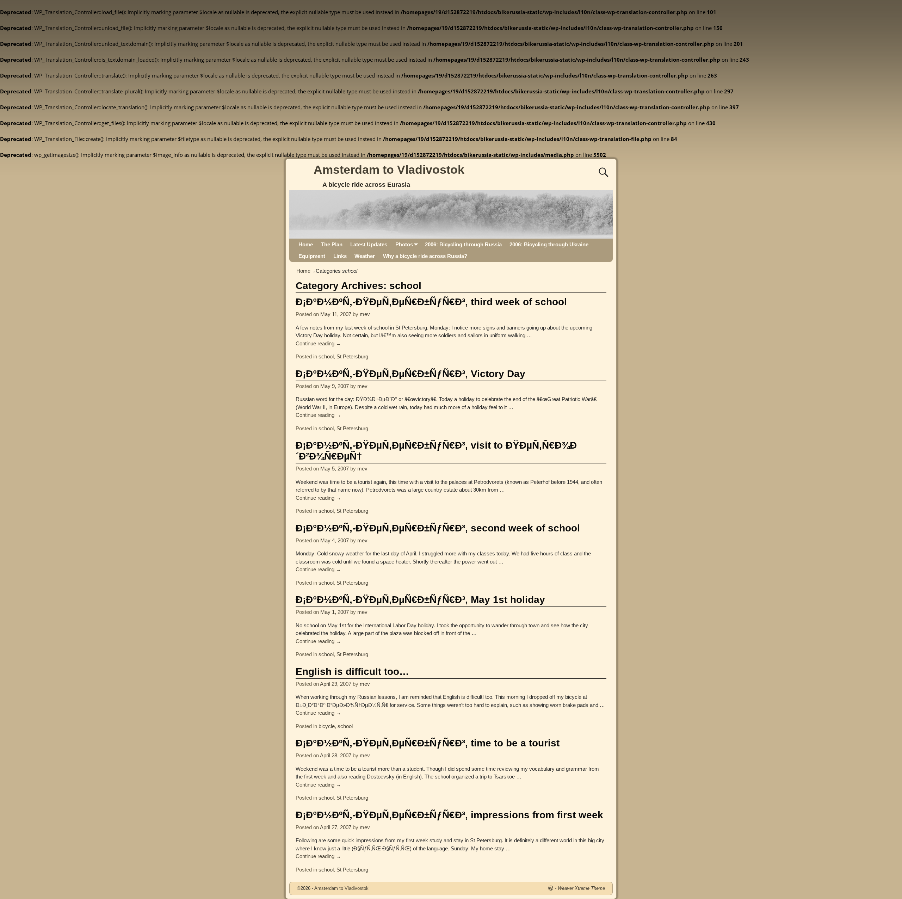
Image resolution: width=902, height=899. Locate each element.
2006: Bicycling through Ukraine (548, 244)
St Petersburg (352, 356)
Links (340, 256)
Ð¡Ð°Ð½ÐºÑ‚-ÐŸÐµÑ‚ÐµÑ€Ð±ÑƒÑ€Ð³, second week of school (438, 528)
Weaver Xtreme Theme (581, 888)
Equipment (311, 256)
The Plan (331, 244)
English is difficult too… (352, 671)
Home (305, 244)
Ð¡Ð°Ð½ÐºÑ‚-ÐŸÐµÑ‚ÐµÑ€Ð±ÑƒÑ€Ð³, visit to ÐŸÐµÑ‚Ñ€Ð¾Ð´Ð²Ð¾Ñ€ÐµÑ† (436, 451)
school (326, 356)
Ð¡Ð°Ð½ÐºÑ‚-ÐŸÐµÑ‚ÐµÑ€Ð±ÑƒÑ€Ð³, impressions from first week (449, 814)
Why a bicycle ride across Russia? (425, 256)
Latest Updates (368, 244)
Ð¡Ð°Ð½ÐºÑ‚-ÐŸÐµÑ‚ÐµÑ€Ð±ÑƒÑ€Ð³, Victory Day (410, 373)
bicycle (327, 726)
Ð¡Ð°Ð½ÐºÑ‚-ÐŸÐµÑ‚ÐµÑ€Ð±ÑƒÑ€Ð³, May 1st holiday (420, 599)
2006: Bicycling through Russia (463, 244)
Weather (364, 256)
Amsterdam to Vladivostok (389, 169)
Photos (404, 244)
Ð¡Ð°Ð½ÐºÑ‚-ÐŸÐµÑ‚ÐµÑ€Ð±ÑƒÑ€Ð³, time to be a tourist (428, 743)
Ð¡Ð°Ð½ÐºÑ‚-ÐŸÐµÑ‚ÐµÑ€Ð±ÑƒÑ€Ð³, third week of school (431, 301)
